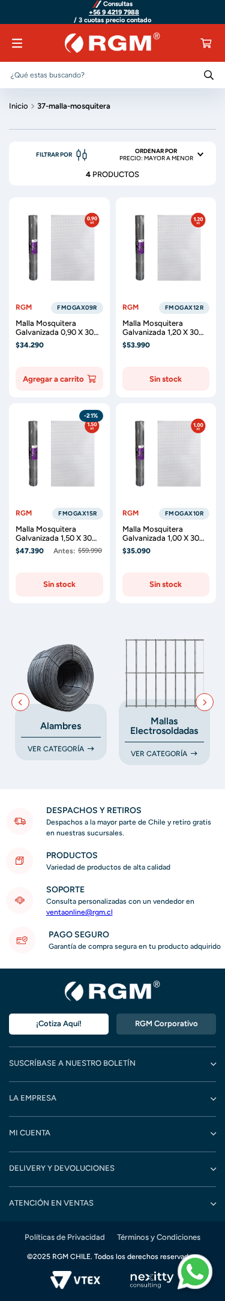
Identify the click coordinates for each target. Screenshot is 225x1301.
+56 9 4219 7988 (114, 12)
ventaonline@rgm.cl (79, 912)
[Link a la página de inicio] (18, 105)
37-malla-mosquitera (73, 106)
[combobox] (112, 75)
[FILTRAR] (64, 154)
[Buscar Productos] (208, 75)
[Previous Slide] (20, 702)
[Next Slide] (205, 702)
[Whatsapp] (195, 1273)
